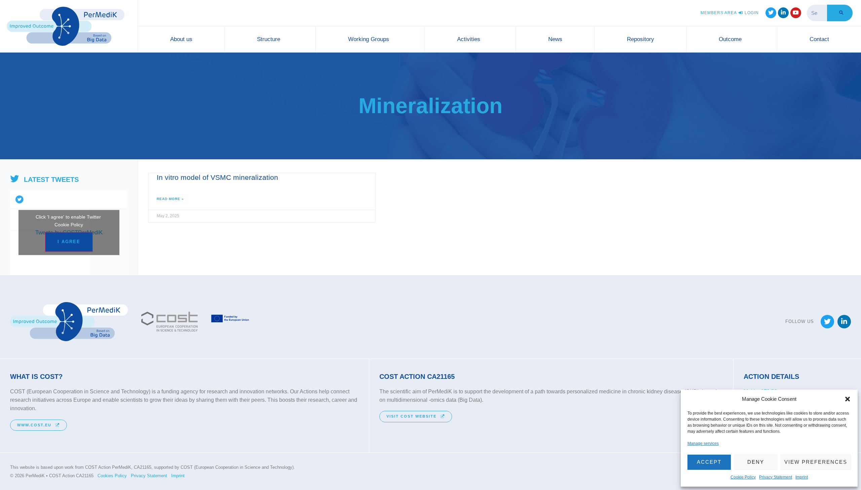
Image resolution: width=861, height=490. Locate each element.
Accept (709, 462)
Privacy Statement (775, 477)
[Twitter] (770, 12)
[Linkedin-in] (783, 12)
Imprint (801, 477)
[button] (847, 399)
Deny (755, 462)
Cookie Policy (743, 477)
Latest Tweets (51, 179)
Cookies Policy (112, 475)
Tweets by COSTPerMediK (69, 229)
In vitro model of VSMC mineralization (217, 177)
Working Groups (368, 39)
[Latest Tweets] (14, 179)
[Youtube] (795, 12)
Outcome (730, 39)
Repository (640, 39)
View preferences (815, 462)
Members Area (719, 12)
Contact (819, 39)
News (555, 39)
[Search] (840, 13)
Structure (268, 39)
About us (181, 39)
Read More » (170, 199)
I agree (69, 241)
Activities (468, 39)
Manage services (703, 443)
